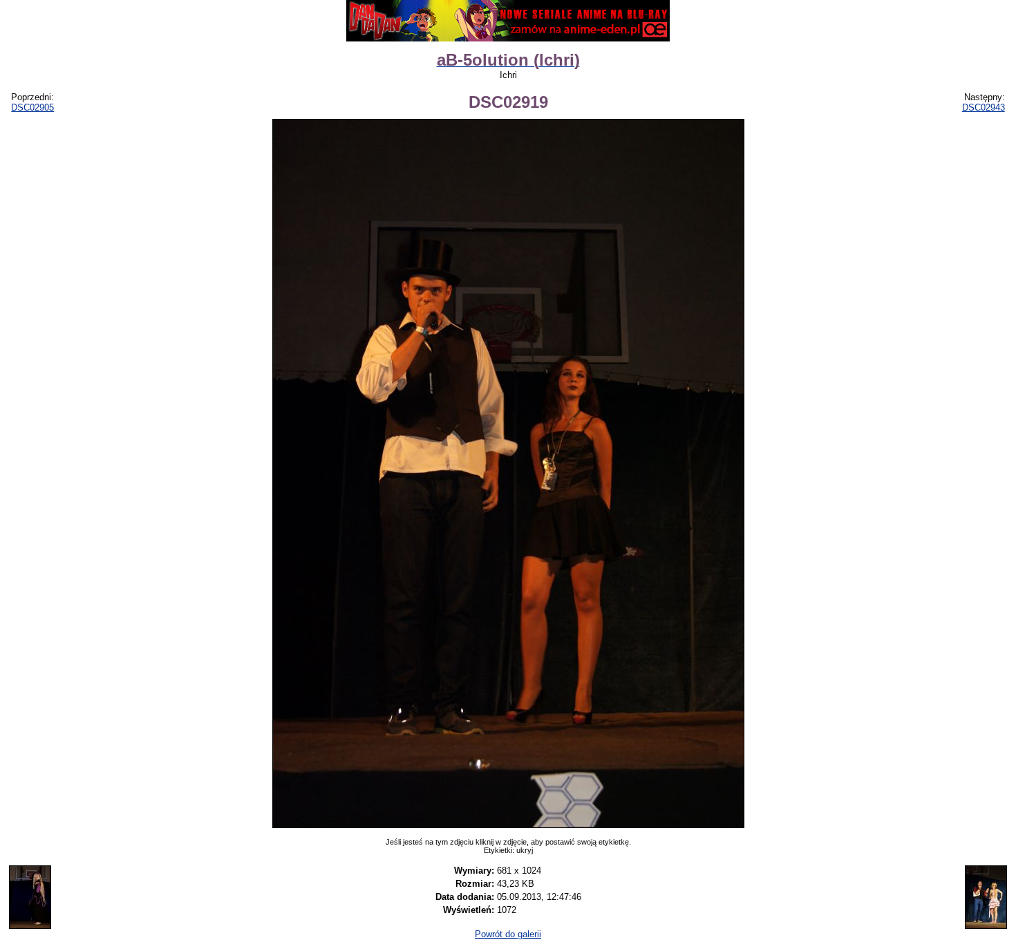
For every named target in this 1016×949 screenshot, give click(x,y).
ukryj (524, 850)
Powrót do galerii (508, 934)
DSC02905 (32, 107)
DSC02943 (983, 107)
